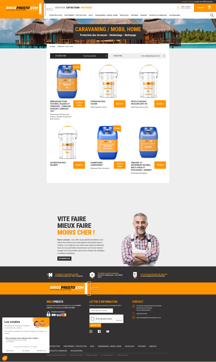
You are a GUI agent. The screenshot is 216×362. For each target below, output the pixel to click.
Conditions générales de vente (56, 355)
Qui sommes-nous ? (107, 355)
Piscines (134, 15)
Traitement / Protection (75, 15)
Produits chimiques (158, 15)
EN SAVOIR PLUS (64, 258)
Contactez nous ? (122, 355)
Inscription (95, 325)
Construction (55, 15)
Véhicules (124, 15)
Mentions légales (92, 355)
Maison (143, 15)
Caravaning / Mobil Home (106, 15)
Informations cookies (76, 355)
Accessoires (174, 15)
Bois (91, 15)
